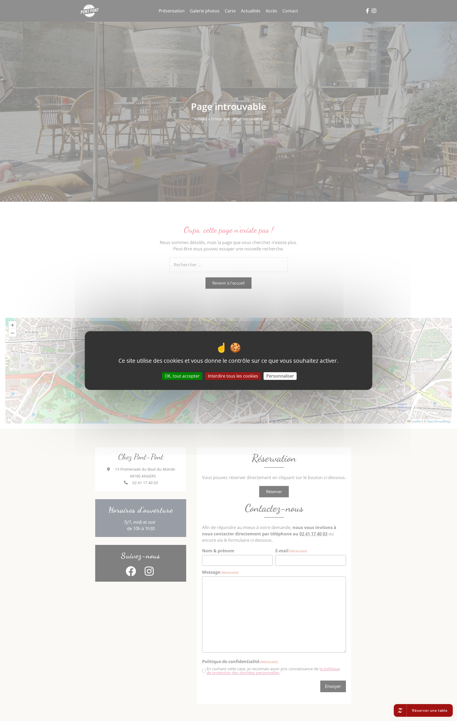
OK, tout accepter (182, 376)
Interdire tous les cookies (233, 376)
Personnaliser (280, 376)
